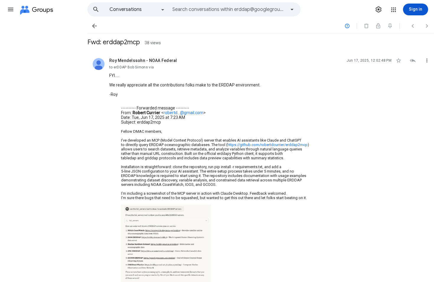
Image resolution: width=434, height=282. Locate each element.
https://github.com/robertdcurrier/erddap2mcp (267, 144)
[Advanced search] (292, 9)
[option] (137, 9)
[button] (11, 9)
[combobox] (229, 9)
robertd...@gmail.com (183, 112)
